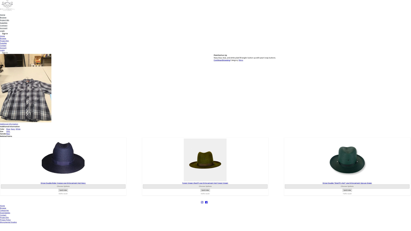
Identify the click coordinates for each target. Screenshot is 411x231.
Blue (8, 129)
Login (2, 31)
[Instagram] (202, 203)
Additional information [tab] (9, 124)
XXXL (8, 131)
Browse (3, 17)
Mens (241, 60)
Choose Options (63, 186)
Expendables (5, 213)
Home (2, 15)
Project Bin (4, 20)
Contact (3, 25)
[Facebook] (206, 203)
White (18, 129)
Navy (13, 129)
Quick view (63, 190)
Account (3, 28)
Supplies (3, 23)
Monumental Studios (8, 222)
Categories (4, 210)
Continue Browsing (222, 60)
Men (8, 134)
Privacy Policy (5, 220)
